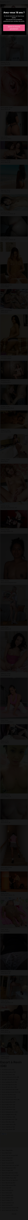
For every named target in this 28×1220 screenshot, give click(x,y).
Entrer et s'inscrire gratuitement (14, 28)
